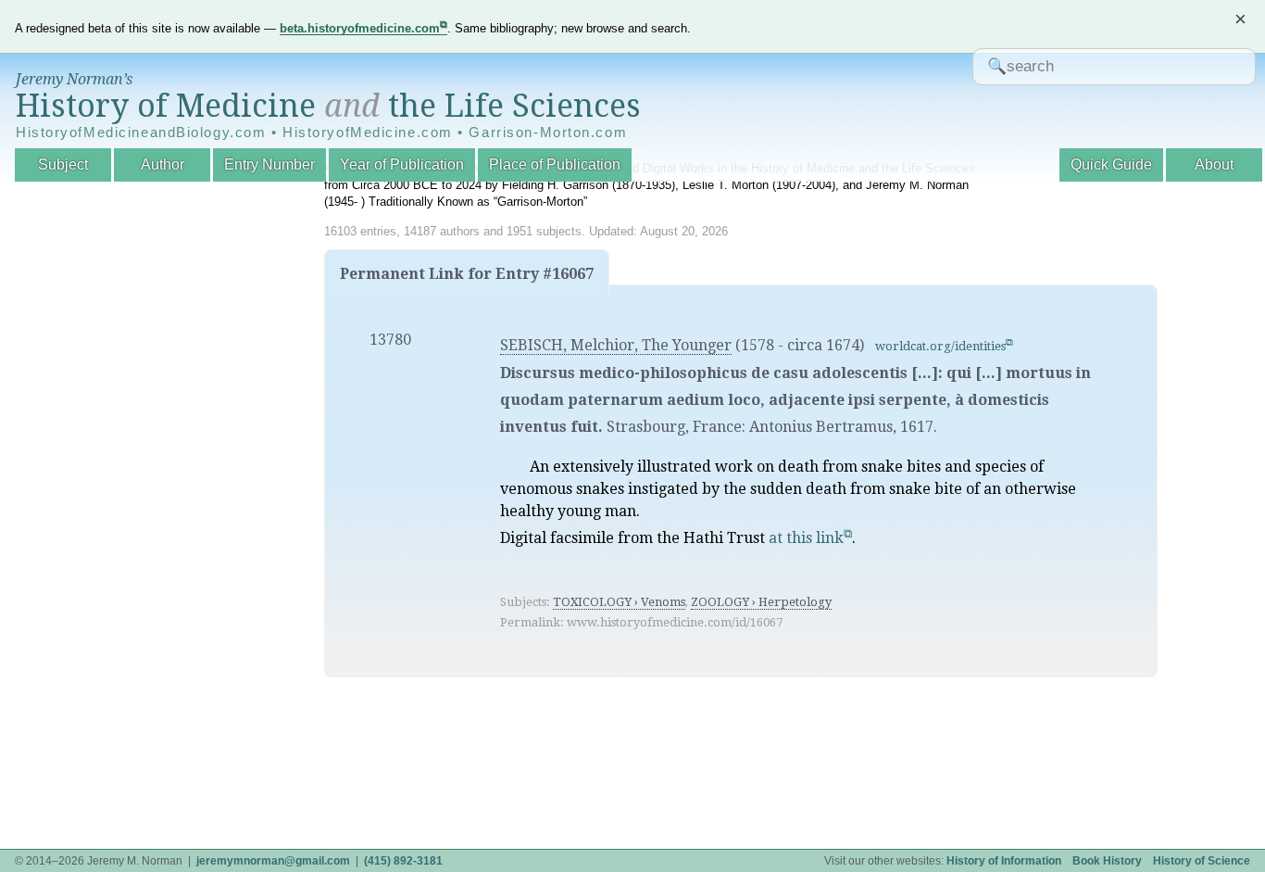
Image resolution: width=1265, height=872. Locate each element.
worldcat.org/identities (940, 346)
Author (162, 164)
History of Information (1003, 860)
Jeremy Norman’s (74, 79)
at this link (806, 538)
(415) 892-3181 (403, 860)
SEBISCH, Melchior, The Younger (616, 345)
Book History (1107, 860)
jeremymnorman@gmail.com (273, 860)
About (1214, 164)
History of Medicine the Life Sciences (328, 105)
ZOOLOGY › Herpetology (761, 602)
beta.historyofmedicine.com (360, 28)
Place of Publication (554, 164)
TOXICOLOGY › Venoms (619, 602)
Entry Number (269, 164)
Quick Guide (1111, 164)
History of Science (1201, 860)
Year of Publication (402, 164)
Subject (63, 164)
